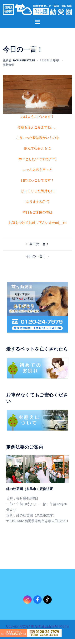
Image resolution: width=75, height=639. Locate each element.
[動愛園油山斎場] (37, 9)
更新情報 (8, 64)
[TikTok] (47, 599)
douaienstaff (24, 60)
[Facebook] (37, 599)
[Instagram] (27, 599)
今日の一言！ (39, 244)
